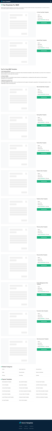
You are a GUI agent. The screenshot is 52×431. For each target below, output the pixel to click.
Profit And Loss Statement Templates (42, 397)
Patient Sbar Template (41, 142)
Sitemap (20, 426)
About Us (26, 426)
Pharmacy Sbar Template (42, 226)
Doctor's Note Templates (23, 400)
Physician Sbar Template (42, 254)
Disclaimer (20, 428)
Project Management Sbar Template (42, 283)
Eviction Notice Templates (6, 394)
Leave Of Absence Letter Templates (8, 397)
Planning (3, 375)
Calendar (37, 375)
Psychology (21, 375)
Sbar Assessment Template (42, 339)
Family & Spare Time (22, 369)
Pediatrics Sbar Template (42, 198)
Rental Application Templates (6, 381)
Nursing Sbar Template (41, 114)
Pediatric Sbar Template (42, 170)
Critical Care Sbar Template (43, 12)
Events (3, 369)
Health (3, 372)
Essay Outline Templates (23, 384)
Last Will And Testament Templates (41, 384)
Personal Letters (21, 372)
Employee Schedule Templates (24, 397)
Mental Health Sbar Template (43, 86)
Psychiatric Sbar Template (42, 311)
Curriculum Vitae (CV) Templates (24, 394)
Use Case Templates (5, 400)
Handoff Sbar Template (42, 40)
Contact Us (31, 426)
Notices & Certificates (39, 372)
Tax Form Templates (5, 384)
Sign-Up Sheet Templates (23, 381)
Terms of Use (26, 428)
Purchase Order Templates (40, 381)
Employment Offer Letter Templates (41, 394)
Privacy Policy (31, 428)
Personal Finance (38, 369)
